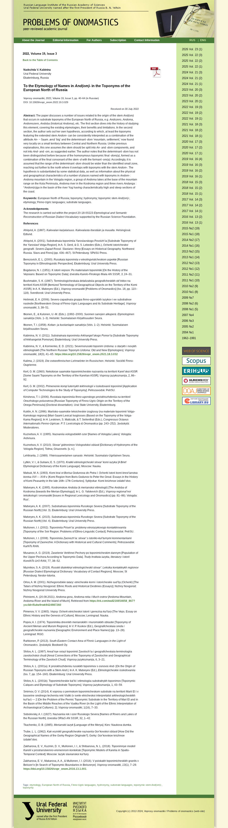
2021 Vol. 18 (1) (192, 136)
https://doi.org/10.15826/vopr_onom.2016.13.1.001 (54, 768)
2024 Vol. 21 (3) (192, 72)
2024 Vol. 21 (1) (192, 84)
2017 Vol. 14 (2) (192, 205)
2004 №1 (188, 332)
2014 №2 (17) (191, 240)
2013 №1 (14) (191, 257)
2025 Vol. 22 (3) (192, 55)
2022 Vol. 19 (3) (192, 107)
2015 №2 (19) (191, 228)
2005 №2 (188, 326)
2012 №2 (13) (191, 263)
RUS (192, 40)
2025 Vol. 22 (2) (192, 60)
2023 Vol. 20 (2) (192, 95)
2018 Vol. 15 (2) (192, 188)
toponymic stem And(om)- (148, 785)
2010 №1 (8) (190, 292)
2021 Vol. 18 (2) (192, 130)
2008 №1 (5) (190, 309)
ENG (203, 40)
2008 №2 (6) (190, 303)
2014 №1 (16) (191, 245)
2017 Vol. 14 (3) (192, 199)
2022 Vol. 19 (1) (192, 118)
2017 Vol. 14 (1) (192, 211)
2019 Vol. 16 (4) (192, 159)
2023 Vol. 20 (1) (192, 101)
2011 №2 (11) (191, 274)
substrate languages (121, 785)
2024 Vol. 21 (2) (192, 78)
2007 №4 (188, 315)
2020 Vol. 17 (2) (192, 147)
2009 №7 (188, 297)
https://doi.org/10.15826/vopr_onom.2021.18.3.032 (86, 354)
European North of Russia (56, 785)
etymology (35, 785)
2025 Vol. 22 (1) (192, 66)
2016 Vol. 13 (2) (192, 216)
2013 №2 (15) (191, 251)
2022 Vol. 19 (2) (192, 112)
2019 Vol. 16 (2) (192, 170)
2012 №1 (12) (191, 268)
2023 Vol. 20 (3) (192, 89)
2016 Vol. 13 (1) (192, 222)
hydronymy (103, 785)
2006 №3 (188, 320)
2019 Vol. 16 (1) (192, 176)
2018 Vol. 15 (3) (192, 182)
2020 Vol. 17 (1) (192, 153)
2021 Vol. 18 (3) (192, 124)
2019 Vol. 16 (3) (192, 164)
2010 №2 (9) (190, 286)
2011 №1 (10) (191, 280)
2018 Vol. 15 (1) (192, 193)
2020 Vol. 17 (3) (192, 141)
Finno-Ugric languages (83, 785)
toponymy (28, 787)
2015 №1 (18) (191, 234)
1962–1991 (189, 338)
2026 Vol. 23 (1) (192, 49)
